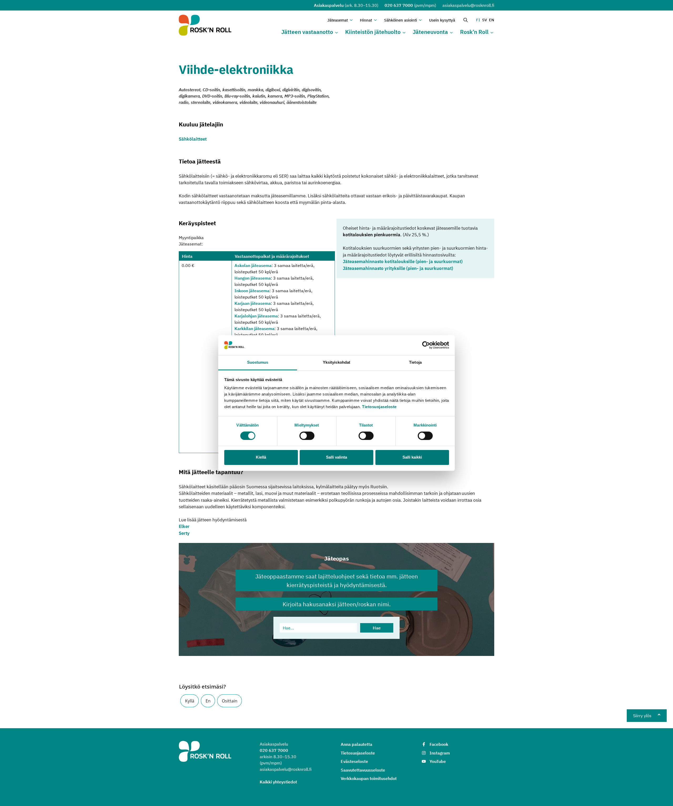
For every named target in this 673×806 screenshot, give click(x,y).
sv (484, 19)
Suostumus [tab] (257, 362)
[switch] (306, 436)
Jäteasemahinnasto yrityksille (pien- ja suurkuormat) (398, 268)
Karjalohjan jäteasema (256, 316)
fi (478, 19)
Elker (184, 526)
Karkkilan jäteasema (254, 328)
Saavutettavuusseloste (363, 770)
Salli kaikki (412, 457)
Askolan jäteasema (253, 265)
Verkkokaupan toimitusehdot (369, 778)
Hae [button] (377, 627)
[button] (189, 700)
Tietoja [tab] (415, 362)
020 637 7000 (399, 5)
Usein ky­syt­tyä (442, 20)
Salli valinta (336, 457)
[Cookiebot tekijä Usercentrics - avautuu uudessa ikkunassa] (426, 345)
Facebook (439, 744)
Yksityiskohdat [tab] (336, 362)
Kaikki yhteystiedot (278, 781)
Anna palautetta (356, 744)
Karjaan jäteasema (252, 303)
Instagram (440, 753)
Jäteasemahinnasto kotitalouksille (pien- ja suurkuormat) (403, 261)
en (491, 19)
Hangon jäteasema (252, 278)
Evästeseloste (354, 761)
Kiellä (261, 457)
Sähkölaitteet (193, 139)
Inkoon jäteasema (251, 290)
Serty (184, 533)
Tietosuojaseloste (379, 407)
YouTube (438, 761)
